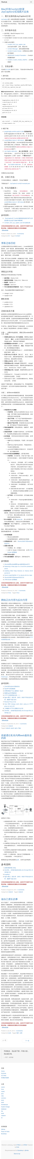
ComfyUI (17, 236)
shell (2, 1102)
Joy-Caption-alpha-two (10, 151)
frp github (7, 874)
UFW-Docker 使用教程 (10, 579)
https (19, 728)
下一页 (27, 1041)
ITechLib (4, 2)
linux (9, 593)
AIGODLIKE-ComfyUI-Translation (17, 55)
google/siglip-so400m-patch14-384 (14, 131)
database (3, 1109)
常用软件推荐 (5, 1078)
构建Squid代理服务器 (10, 693)
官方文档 (7, 69)
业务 (21, 1033)
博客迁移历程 (8, 243)
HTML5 (18, 1145)
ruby (2, 1096)
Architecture (4, 1104)
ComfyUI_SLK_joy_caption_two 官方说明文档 (17, 223)
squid (12, 728)
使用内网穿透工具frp (10, 868)
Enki (17, 1147)
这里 (17, 860)
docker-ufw (19, 519)
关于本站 (3, 1075)
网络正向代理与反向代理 (14, 600)
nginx (16, 728)
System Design (5, 1107)
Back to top (17, 1154)
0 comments (20, 234)
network (10, 726)
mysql (3, 1091)
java (2, 1093)
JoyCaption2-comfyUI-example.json (20, 183)
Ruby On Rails (5, 1131)
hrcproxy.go (4, 677)
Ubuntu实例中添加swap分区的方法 (14, 577)
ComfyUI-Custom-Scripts (14, 51)
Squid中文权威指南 (9, 689)
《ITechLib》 (5, 230)
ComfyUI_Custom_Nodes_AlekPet (17, 60)
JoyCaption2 (4, 19)
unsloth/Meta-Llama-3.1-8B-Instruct (14, 140)
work (9, 1033)
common (3, 1098)
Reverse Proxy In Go (10, 702)
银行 (18, 1033)
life (2, 1111)
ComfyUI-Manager (13, 49)
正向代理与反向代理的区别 (12, 686)
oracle (3, 1087)
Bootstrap (4, 1134)
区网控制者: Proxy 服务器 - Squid (13, 691)
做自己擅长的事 (9, 899)
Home (3, 1071)
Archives (3, 1073)
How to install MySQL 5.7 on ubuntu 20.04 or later (18, 575)
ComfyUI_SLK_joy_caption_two (16, 44)
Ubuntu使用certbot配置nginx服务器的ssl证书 (17, 564)
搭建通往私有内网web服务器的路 (16, 736)
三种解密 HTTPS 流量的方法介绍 (13, 708)
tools (2, 1100)
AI (9, 236)
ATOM (25, 1145)
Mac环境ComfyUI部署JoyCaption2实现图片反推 (15, 10)
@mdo (27, 1150)
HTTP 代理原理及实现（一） (12, 695)
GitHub (3, 1129)
